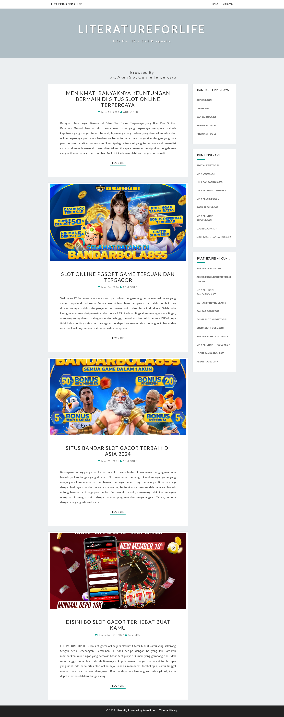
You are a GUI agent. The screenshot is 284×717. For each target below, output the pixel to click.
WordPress (150, 710)
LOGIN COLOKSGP (207, 228)
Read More (119, 162)
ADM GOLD (130, 112)
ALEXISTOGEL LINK (207, 361)
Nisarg (173, 710)
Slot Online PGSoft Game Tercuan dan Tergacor (118, 277)
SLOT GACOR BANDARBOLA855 (214, 237)
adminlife (134, 634)
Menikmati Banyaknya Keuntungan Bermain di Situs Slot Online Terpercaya (118, 99)
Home (215, 4)
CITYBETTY (228, 4)
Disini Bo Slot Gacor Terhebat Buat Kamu (118, 625)
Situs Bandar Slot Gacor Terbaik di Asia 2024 (118, 451)
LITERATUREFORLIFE (66, 4)
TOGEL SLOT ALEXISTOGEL (212, 319)
